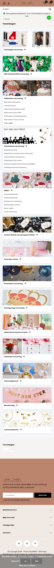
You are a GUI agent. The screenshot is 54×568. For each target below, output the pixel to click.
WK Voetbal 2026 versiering (16, 74)
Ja (25, 561)
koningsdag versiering (14, 308)
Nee (36, 561)
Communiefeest (11, 429)
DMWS (34, 551)
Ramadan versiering (13, 283)
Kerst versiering (10, 212)
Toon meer (8, 123)
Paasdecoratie (11, 259)
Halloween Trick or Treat (14, 119)
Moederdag (9, 405)
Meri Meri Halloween (12, 102)
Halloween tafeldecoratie (14, 109)
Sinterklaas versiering (14, 146)
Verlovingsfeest (11, 381)
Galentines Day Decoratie (16, 332)
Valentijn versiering (13, 356)
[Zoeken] (50, 9)
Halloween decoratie (12, 112)
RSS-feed (42, 551)
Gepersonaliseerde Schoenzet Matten (19, 164)
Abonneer (43, 495)
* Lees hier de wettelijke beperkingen (16, 500)
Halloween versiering (13, 98)
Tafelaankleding (10, 198)
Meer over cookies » (27, 566)
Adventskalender (11, 194)
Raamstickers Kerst (12, 205)
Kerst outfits (8, 208)
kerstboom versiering (13, 201)
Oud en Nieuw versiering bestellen (19, 235)
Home (7, 19)
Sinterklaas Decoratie (13, 160)
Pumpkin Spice (10, 105)
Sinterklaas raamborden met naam (18, 153)
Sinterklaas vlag (10, 150)
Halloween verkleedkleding (15, 116)
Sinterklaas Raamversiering (15, 167)
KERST (6, 190)
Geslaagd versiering (13, 49)
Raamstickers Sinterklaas (14, 157)
